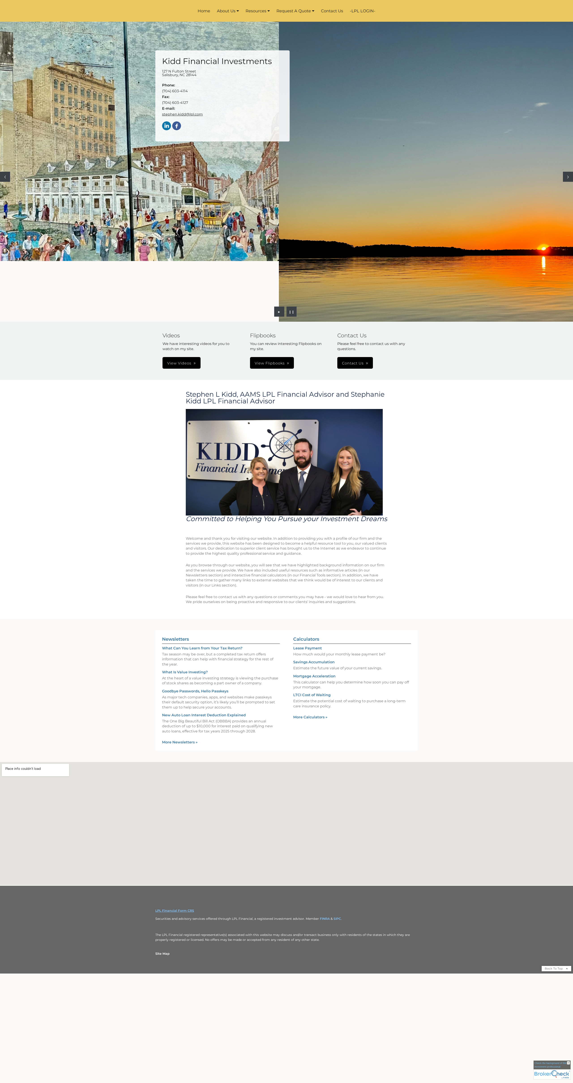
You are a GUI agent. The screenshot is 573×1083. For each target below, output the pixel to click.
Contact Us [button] (353, 295)
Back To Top (554, 900)
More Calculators (310, 649)
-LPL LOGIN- (362, 11)
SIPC (337, 850)
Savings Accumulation (314, 594)
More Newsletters (180, 674)
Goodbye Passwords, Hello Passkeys (195, 623)
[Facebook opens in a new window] (176, 126)
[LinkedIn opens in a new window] (166, 126)
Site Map (162, 885)
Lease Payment (307, 580)
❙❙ (292, 243)
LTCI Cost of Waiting (312, 627)
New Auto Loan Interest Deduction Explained (204, 647)
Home (204, 11)
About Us (226, 11)
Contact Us (332, 11)
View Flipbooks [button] (270, 295)
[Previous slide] (5, 143)
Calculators (306, 571)
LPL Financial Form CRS (174, 842)
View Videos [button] (179, 295)
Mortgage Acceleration (314, 608)
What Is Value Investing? (185, 604)
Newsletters (175, 571)
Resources (256, 11)
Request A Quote (293, 11)
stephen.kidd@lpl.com (182, 114)
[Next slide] (568, 143)
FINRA (325, 850)
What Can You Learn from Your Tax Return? (202, 580)
